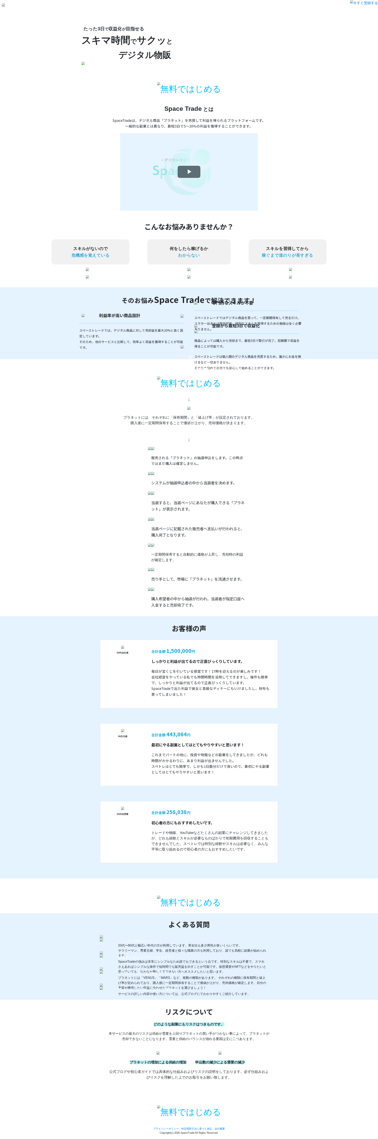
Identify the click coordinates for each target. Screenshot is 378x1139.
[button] (364, 3)
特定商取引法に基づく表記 (196, 1128)
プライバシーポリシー (166, 1128)
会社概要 (220, 1128)
